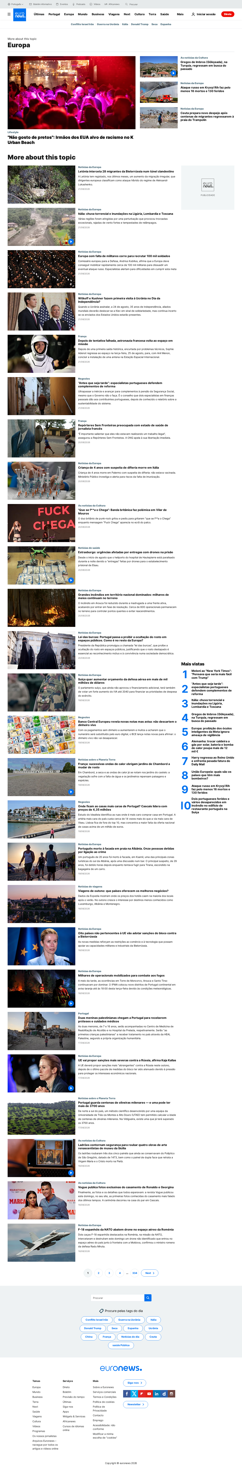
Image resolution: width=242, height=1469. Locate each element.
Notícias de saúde (89, 547)
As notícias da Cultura (194, 57)
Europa (69, 14)
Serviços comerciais (104, 1391)
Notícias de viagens (90, 886)
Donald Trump (139, 24)
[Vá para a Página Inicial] (19, 14)
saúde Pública (121, 1345)
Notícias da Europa (192, 83)
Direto (228, 14)
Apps (66, 1411)
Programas (38, 1431)
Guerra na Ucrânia (108, 24)
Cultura (139, 14)
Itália (125, 24)
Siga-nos (68, 1406)
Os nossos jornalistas (44, 1435)
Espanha (166, 24)
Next (127, 14)
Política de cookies (103, 1401)
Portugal (54, 14)
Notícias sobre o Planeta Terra (96, 759)
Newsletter (134, 1404)
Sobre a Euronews (103, 1387)
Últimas (39, 14)
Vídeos (36, 1426)
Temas (36, 1380)
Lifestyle (13, 132)
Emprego (98, 1420)
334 (134, 1272)
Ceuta (153, 1336)
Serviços (68, 1380)
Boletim (67, 1391)
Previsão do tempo (74, 1396)
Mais (96, 1380)
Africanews (69, 1421)
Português (16, 4)
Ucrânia (153, 1328)
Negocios (84, 378)
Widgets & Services (74, 1416)
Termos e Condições (104, 1396)
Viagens (114, 14)
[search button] (126, 4)
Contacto (98, 1415)
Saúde (164, 14)
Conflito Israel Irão (82, 24)
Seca (154, 24)
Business (98, 14)
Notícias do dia (130, 1336)
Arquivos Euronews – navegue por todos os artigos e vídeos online (45, 1444)
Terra (152, 14)
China (88, 1336)
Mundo (82, 14)
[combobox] (144, 4)
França (82, 336)
